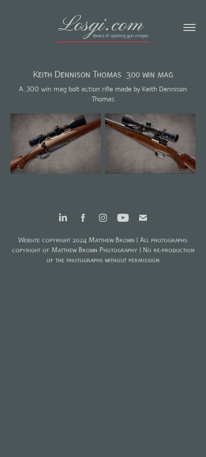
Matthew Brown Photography (95, 250)
